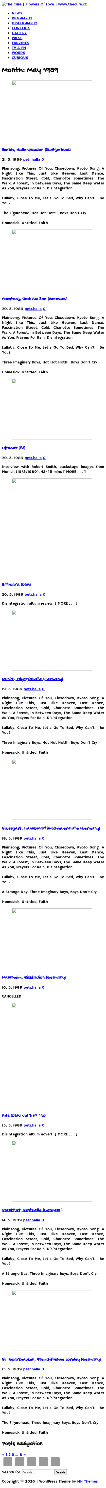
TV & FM (19, 48)
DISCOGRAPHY (24, 23)
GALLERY (19, 33)
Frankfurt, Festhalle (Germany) (32, 1210)
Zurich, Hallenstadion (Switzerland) (36, 150)
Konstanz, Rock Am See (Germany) (35, 299)
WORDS (18, 53)
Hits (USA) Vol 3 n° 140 (24, 1116)
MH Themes (87, 1481)
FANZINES (20, 43)
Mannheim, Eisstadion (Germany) (34, 977)
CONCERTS (21, 28)
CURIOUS (20, 57)
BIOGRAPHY (22, 18)
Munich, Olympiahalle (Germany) (32, 679)
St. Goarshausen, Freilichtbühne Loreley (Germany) (51, 1359)
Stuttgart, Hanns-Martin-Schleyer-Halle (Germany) (51, 828)
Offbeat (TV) (13, 448)
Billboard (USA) (16, 585)
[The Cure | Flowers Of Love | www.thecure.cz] (44, 4)
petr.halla (31, 159)
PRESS (17, 38)
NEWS (17, 13)
